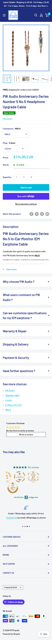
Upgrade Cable (12, 395)
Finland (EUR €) (10, 587)
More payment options (26, 204)
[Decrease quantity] (16, 177)
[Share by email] (47, 214)
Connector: (12, 128)
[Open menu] (4, 15)
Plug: (9, 143)
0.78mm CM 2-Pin (13, 405)
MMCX (8, 409)
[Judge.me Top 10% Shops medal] (12, 487)
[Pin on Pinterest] (37, 214)
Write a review (26, 434)
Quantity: (7, 177)
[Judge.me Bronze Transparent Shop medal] (19, 476)
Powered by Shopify (11, 634)
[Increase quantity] (31, 177)
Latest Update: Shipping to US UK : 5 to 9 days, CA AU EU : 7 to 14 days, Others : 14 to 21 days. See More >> (26, 4)
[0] (47, 15)
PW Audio (7, 119)
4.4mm (8, 400)
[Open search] (35, 15)
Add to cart (26, 187)
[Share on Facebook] (31, 214)
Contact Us (11, 517)
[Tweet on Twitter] (42, 214)
